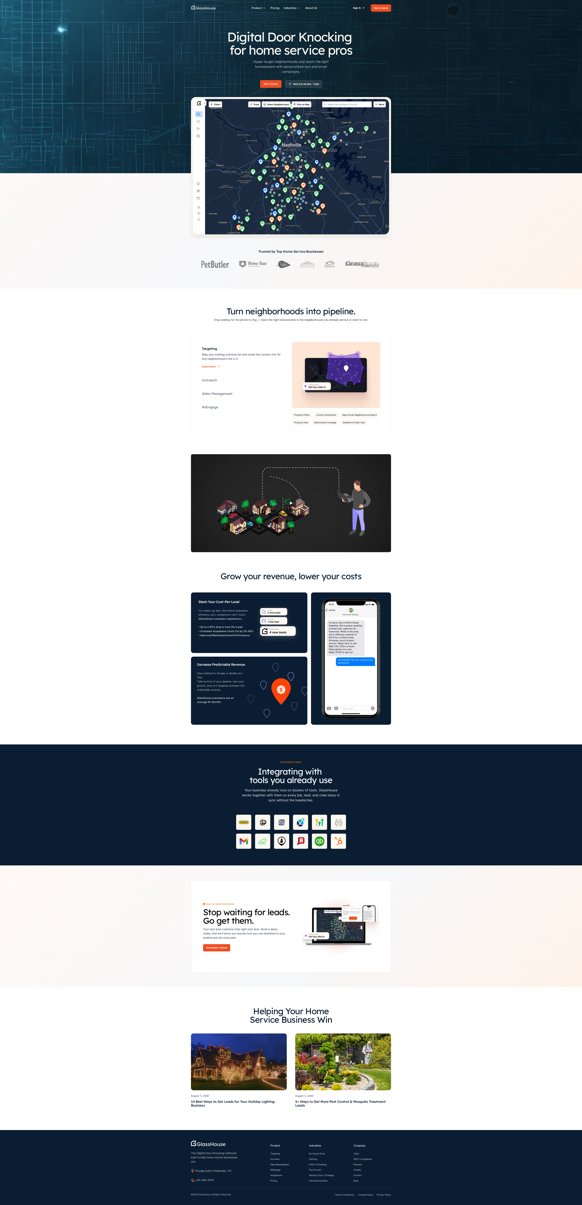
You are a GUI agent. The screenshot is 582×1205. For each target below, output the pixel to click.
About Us (311, 8)
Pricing (275, 8)
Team (356, 1153)
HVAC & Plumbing (318, 1164)
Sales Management (279, 1164)
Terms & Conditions (344, 1194)
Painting (313, 1159)
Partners (357, 1164)
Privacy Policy (384, 1194)
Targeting (275, 1153)
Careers (357, 1170)
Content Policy (365, 1194)
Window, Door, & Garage (321, 1175)
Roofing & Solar (317, 1153)
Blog (355, 1180)
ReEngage (275, 1170)
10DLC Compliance (362, 1159)
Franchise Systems (318, 1180)
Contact (357, 1175)
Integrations (276, 1175)
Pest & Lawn (315, 1170)
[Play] (291, 503)
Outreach (275, 1159)
